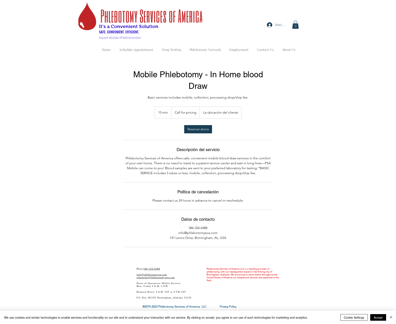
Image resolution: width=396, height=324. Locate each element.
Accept (378, 317)
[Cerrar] (391, 317)
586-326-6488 (151, 269)
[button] (295, 25)
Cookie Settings (354, 317)
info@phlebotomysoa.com (152, 274)
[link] (198, 129)
